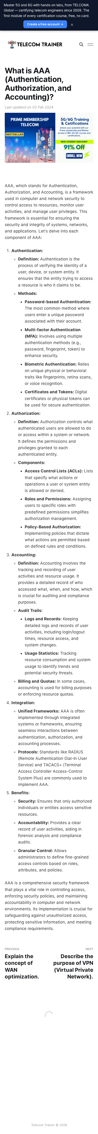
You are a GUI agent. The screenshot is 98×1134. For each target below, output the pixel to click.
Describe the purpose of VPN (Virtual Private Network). (73, 963)
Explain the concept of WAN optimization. (22, 963)
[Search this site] (81, 44)
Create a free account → (45, 24)
